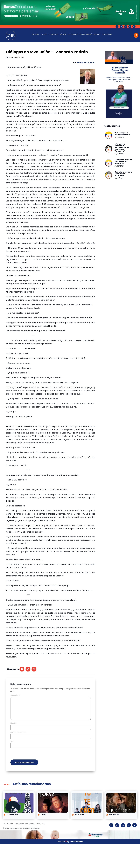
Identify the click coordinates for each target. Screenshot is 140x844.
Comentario (16, 695)
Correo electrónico (18, 732)
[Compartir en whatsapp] (34, 669)
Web (12, 741)
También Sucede (93, 34)
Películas (72, 34)
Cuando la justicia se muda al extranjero (123, 174)
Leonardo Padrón (86, 62)
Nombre (14, 723)
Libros (82, 34)
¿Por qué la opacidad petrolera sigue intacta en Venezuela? (122, 147)
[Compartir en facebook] (21, 669)
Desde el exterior (49, 34)
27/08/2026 (119, 154)
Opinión (35, 34)
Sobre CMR (107, 34)
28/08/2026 (119, 137)
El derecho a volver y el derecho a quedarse (123, 161)
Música (63, 34)
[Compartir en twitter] (27, 669)
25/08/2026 (119, 178)
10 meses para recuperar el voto (122, 134)
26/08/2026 (119, 166)
